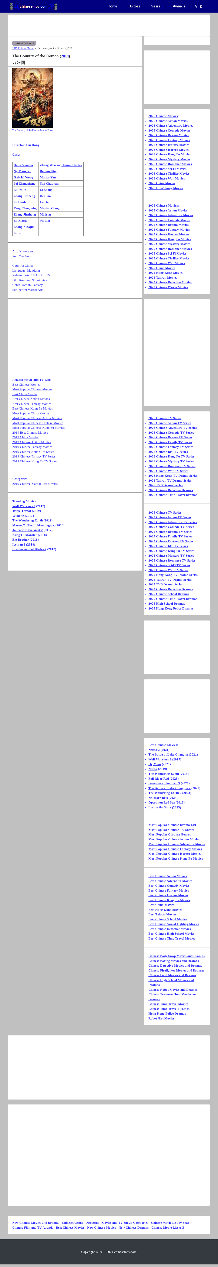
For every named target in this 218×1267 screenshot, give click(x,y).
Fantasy (38, 285)
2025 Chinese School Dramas (168, 594)
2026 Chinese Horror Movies (168, 149)
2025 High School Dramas (166, 603)
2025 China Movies (161, 268)
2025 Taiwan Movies (162, 277)
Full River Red (158, 778)
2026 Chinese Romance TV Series (171, 466)
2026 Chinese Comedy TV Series (171, 432)
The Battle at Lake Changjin (168, 754)
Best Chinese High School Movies (171, 933)
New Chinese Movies (101, 1227)
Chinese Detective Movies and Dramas (175, 965)
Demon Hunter (71, 165)
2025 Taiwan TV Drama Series (170, 579)
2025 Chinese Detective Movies (170, 282)
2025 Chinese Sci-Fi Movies (167, 253)
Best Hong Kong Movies (165, 909)
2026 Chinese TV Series (164, 418)
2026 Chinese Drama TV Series (170, 437)
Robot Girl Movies (161, 1018)
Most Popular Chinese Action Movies (37, 418)
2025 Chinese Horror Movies (168, 234)
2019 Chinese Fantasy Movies (32, 447)
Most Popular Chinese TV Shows (171, 829)
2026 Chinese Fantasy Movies (169, 140)
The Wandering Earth (27, 520)
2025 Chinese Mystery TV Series (171, 555)
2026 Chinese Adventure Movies (170, 125)
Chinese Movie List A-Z (167, 1227)
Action (26, 285)
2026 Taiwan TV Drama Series (170, 480)
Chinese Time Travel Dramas (169, 1009)
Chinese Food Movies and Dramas (172, 975)
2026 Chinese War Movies (166, 178)
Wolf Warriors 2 (23, 506)
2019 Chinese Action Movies (31, 442)
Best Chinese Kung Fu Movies (32, 408)
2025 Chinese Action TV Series (169, 517)
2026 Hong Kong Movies (165, 188)
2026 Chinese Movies (163, 116)
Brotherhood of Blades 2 (29, 549)
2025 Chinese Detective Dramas (170, 589)
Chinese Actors (72, 1222)
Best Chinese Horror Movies (168, 895)
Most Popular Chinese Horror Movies (174, 853)
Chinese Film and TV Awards (32, 1227)
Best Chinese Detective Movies (169, 929)
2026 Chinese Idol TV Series (168, 451)
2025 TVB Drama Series (165, 584)
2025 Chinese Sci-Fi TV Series (169, 565)
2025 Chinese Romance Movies (170, 249)
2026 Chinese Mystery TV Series (171, 461)
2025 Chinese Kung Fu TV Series (171, 551)
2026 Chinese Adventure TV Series (172, 427)
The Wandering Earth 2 (164, 793)
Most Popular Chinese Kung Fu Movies (38, 427)
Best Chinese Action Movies (31, 399)
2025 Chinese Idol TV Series (168, 546)
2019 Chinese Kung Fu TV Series (34, 461)
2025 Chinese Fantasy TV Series (170, 541)
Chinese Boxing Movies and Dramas (173, 961)
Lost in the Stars (159, 807)
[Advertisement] (109, 25)
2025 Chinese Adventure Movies (170, 215)
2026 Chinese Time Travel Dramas (172, 495)
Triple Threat (21, 511)
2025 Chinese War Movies (166, 263)
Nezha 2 (154, 750)
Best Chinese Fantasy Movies (31, 403)
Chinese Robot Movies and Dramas (173, 989)
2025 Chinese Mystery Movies (169, 244)
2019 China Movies (25, 437)
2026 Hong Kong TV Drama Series (173, 475)
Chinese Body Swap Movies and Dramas (176, 956)
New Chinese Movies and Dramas (35, 1222)
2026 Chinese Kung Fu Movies (169, 154)
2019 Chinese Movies (23, 48)
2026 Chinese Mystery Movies (169, 159)
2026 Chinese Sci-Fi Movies (167, 169)
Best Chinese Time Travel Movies (171, 938)
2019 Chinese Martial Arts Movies (35, 483)
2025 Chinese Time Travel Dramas (172, 599)
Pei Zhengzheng (25, 183)
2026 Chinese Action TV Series (169, 423)
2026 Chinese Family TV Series (170, 442)
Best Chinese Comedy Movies (169, 885)
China (29, 265)
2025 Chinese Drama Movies (168, 224)
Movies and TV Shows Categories (124, 1222)
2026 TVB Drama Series (165, 485)
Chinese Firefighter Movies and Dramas (176, 970)
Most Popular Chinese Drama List (172, 825)
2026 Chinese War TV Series (168, 471)
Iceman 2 (18, 544)
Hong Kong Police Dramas (167, 1013)
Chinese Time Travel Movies (168, 1004)
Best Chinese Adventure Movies (170, 881)
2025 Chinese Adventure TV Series (172, 522)
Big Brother (20, 539)
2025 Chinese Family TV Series (170, 536)
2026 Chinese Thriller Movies (169, 173)
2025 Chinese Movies (163, 205)
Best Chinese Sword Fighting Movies (173, 924)
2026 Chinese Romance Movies (170, 164)
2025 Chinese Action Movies (168, 210)
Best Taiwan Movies (162, 914)
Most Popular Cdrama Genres (169, 834)
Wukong (18, 515)
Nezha (152, 769)
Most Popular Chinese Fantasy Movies (37, 423)
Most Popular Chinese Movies (32, 389)
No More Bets (158, 797)
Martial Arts (35, 289)
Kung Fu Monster (24, 535)
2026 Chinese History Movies (168, 144)
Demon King (48, 171)
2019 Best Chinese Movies (30, 432)
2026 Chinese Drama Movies (168, 135)
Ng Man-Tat (22, 171)
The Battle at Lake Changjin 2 (169, 788)
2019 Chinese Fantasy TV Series (34, 456)
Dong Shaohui (23, 165)
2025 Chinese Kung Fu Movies (169, 239)
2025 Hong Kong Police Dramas (171, 608)
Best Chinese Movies (26, 384)
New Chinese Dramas (134, 1227)
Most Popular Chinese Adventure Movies (176, 844)
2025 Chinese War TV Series (168, 570)
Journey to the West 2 (27, 530)
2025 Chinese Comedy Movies (169, 220)
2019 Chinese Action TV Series (33, 451)
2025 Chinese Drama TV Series (170, 531)
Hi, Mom (154, 764)
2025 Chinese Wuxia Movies (168, 287)
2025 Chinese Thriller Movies (169, 258)
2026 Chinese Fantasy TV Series (170, 447)
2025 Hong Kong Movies (165, 272)
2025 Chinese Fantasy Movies (169, 229)
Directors (92, 1222)
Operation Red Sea (161, 802)
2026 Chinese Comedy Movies (169, 130)
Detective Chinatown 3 (164, 783)
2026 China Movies (161, 183)
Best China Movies (24, 394)
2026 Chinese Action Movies (168, 121)
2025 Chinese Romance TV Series (171, 560)
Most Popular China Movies (30, 413)
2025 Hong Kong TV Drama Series (173, 574)
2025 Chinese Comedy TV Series (171, 527)
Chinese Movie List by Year (170, 1222)
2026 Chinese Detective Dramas (170, 490)
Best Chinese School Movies (167, 919)
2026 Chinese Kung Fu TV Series (171, 456)
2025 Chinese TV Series (164, 512)
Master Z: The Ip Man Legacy (33, 525)
